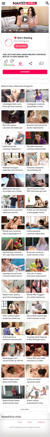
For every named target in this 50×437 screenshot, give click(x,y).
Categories (41, 422)
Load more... (25, 409)
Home (20, 422)
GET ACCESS (21, 46)
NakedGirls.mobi (25, 3)
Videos (29, 422)
